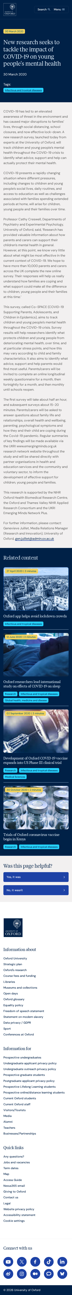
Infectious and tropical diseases (23, 90)
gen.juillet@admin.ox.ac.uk (34, 539)
